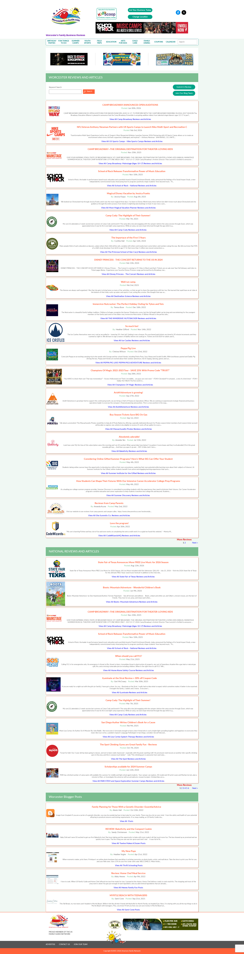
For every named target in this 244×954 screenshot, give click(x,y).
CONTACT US (64, 944)
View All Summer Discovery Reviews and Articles (128, 495)
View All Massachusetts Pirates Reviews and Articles (128, 429)
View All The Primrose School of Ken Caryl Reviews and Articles (128, 252)
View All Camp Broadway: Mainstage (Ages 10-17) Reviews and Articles (130, 164)
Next (194, 543)
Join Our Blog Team (184, 93)
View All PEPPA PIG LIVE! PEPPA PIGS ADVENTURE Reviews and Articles (128, 363)
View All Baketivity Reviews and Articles (129, 451)
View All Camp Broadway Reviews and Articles (130, 119)
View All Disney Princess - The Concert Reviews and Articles (128, 274)
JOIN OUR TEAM (80, 944)
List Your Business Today (140, 10)
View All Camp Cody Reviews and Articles (128, 230)
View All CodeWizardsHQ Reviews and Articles (119, 536)
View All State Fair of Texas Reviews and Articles (133, 577)
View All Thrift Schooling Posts (129, 865)
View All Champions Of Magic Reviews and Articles (130, 385)
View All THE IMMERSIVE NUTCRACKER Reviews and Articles (128, 318)
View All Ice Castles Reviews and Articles (132, 341)
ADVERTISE (50, 944)
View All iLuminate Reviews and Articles (129, 693)
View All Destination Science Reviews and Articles (128, 296)
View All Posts (126, 821)
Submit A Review (184, 87)
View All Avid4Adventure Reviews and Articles (128, 407)
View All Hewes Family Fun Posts (128, 888)
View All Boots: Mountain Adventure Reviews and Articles (131, 602)
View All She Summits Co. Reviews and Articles (109, 516)
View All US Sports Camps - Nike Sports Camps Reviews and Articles (132, 141)
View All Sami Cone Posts (128, 910)
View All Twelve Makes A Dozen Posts (129, 843)
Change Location (140, 17)
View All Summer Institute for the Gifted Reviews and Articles (128, 473)
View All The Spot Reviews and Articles (128, 759)
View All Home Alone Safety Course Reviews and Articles (128, 670)
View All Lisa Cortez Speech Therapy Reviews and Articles (128, 737)
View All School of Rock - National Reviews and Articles (131, 186)
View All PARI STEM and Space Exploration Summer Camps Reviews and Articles (128, 781)
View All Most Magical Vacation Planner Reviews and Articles (128, 208)
